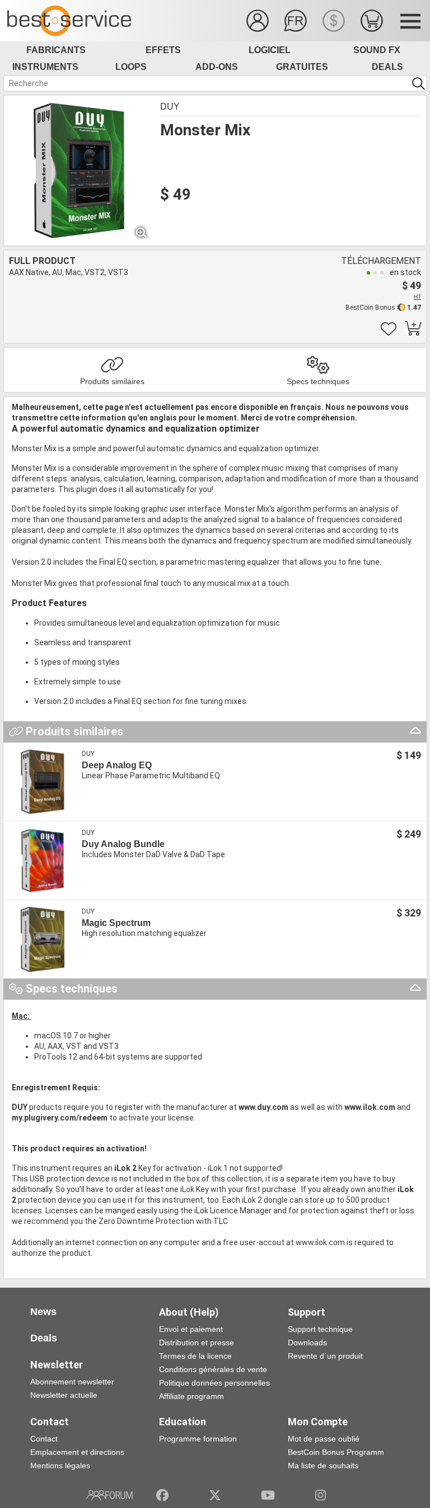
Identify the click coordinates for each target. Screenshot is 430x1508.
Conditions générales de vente (213, 1369)
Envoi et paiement (191, 1329)
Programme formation (198, 1438)
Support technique (320, 1329)
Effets (163, 50)
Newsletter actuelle (63, 1395)
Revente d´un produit (325, 1355)
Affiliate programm (191, 1396)
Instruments (45, 67)
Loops (131, 67)
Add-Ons (216, 67)
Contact (44, 1438)
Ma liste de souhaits (323, 1465)
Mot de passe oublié (323, 1438)
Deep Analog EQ (117, 765)
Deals (387, 67)
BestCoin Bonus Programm (336, 1452)
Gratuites (302, 67)
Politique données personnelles (214, 1382)
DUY (170, 106)
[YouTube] (268, 1495)
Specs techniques (318, 381)
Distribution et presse (196, 1342)
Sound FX (376, 50)
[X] (215, 1495)
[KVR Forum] (109, 1495)
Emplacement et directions (77, 1452)
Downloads (307, 1342)
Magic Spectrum (116, 923)
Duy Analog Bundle (123, 844)
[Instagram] (320, 1495)
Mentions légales (60, 1465)
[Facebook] (162, 1495)
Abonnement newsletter (72, 1381)
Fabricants (56, 50)
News (43, 1311)
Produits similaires (112, 381)
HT (417, 297)
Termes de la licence (195, 1355)
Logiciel (270, 50)
